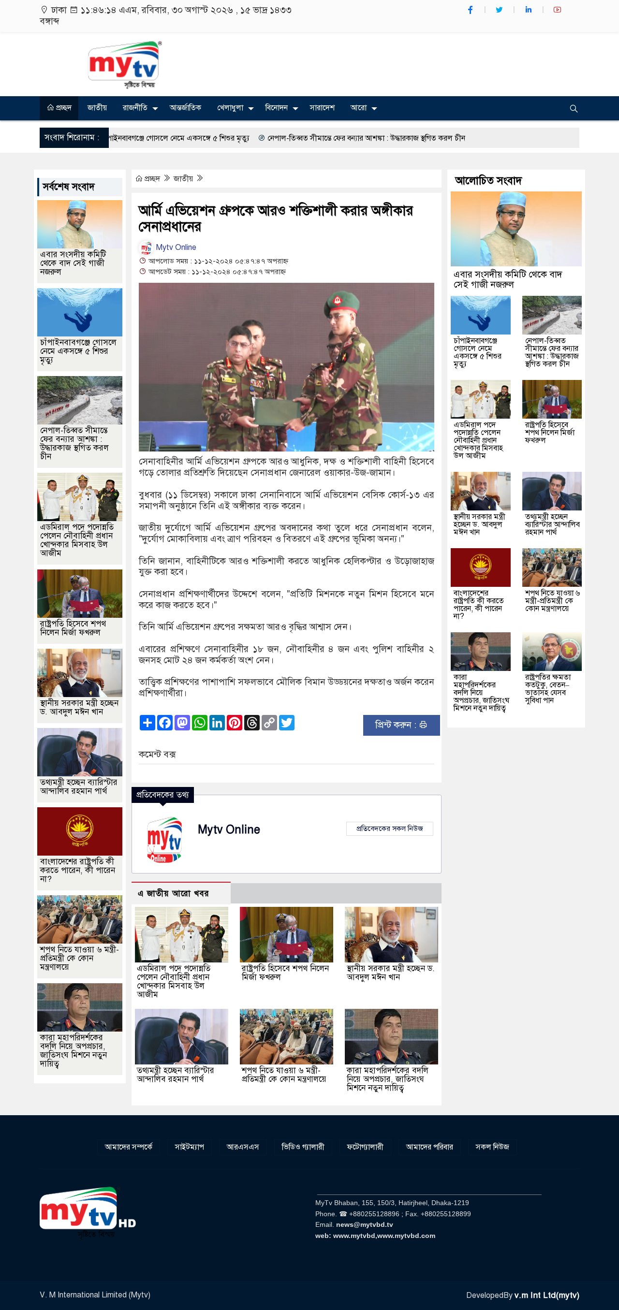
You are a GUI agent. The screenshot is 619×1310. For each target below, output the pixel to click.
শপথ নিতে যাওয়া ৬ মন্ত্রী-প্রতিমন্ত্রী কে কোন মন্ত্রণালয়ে (284, 1074)
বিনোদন (276, 108)
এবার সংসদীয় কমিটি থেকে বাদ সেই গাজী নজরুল (73, 263)
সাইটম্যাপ (189, 1147)
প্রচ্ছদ (63, 108)
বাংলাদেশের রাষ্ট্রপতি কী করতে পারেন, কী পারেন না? (77, 870)
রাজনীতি (135, 108)
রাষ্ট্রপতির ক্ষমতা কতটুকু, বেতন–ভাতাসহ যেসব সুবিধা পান (548, 688)
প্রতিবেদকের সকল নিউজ (389, 828)
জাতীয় (97, 108)
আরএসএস (243, 1147)
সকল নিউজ (492, 1147)
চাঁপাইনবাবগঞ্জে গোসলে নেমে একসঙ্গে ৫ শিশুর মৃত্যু (120, 138)
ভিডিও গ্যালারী (303, 1147)
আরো (359, 108)
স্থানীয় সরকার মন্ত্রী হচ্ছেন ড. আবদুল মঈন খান (391, 972)
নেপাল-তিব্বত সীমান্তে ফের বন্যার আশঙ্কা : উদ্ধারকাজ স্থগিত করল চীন (312, 138)
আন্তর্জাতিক (185, 108)
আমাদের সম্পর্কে (128, 1147)
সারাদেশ (322, 108)
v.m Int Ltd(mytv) (547, 1295)
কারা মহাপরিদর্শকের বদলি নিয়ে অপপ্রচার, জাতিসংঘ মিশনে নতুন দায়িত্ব (387, 1079)
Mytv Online (175, 247)
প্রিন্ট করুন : (397, 724)
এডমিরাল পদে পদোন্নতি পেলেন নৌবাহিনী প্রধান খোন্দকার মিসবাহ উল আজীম (173, 981)
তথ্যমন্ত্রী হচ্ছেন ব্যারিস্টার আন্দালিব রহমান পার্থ (175, 1074)
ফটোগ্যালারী (365, 1147)
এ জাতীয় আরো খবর (173, 893)
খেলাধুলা (230, 108)
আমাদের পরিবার (429, 1147)
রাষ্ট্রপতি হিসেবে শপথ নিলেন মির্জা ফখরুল (285, 972)
